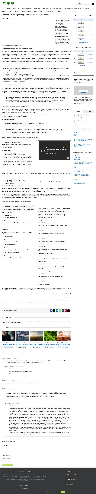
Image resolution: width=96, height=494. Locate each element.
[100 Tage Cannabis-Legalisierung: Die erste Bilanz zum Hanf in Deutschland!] (8, 331)
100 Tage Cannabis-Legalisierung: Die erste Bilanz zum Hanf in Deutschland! (8, 344)
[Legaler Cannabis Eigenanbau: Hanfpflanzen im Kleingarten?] (50, 331)
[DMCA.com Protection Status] (71, 479)
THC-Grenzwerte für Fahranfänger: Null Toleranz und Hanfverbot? (22, 344)
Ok (63, 491)
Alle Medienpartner (71, 471)
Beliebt (78, 111)
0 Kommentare (9, 347)
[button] (3, 339)
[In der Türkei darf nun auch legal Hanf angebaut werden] (75, 139)
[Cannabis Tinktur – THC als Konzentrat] (75, 144)
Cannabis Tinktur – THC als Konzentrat (84, 145)
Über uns (24, 486)
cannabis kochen (39, 302)
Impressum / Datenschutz (24, 485)
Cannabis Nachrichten (29, 302)
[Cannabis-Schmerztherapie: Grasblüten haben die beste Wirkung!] (75, 114)
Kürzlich (89, 111)
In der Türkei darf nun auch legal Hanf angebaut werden (85, 140)
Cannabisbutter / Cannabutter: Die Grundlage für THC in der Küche (85, 129)
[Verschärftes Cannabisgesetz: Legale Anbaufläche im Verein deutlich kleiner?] (36, 331)
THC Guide (6, 302)
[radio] (64, 298)
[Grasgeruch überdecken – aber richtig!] (75, 120)
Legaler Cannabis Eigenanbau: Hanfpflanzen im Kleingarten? (50, 344)
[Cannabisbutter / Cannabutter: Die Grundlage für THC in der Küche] (75, 129)
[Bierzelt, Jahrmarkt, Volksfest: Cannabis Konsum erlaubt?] (64, 331)
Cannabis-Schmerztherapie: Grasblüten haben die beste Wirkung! (84, 116)
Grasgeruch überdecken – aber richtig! (84, 121)
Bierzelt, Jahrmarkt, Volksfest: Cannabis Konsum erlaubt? (63, 344)
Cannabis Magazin (21, 302)
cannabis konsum (45, 302)
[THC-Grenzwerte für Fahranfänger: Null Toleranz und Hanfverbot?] (22, 331)
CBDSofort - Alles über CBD (72, 474)
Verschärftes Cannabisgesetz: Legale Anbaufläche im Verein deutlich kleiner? (36, 344)
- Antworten (15, 358)
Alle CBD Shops (83, 65)
